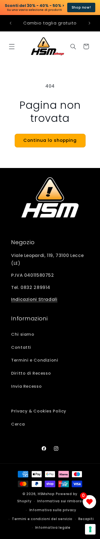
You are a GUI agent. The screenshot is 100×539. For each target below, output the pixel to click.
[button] (11, 46)
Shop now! (81, 7)
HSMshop (46, 494)
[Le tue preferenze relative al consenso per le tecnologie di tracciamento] (90, 529)
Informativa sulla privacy (52, 510)
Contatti (21, 347)
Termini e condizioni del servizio (42, 519)
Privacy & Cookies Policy (38, 411)
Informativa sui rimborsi (60, 501)
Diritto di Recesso (31, 373)
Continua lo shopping (50, 140)
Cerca (18, 424)
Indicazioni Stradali (34, 299)
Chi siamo (22, 334)
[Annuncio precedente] (10, 23)
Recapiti (86, 519)
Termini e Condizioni (34, 360)
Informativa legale (53, 527)
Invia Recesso (26, 386)
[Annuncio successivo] (89, 23)
